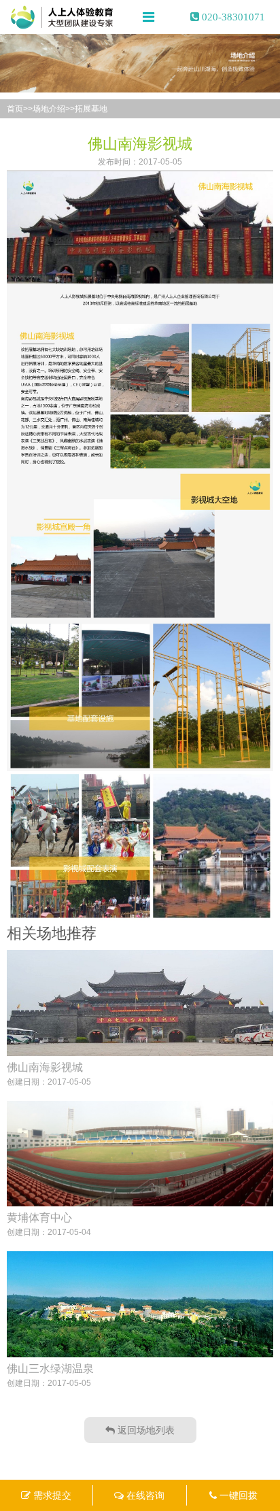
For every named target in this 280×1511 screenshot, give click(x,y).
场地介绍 (49, 109)
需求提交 (51, 1495)
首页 (15, 109)
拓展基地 (91, 109)
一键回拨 (237, 1495)
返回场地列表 (145, 1430)
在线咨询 (144, 1495)
